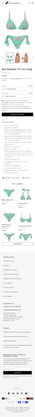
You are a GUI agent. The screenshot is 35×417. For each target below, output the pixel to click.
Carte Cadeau (7, 296)
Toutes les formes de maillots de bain (15, 336)
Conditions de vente (10, 407)
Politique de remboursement (12, 278)
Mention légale (19, 407)
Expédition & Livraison (10, 270)
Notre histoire (7, 283)
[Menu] (2, 3)
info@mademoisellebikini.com (12, 309)
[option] (10, 57)
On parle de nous (8, 287)
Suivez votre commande (11, 274)
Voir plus (16, 377)
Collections (27, 408)
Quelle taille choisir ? (10, 341)
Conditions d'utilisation (10, 292)
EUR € (17, 388)
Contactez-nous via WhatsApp (12, 306)
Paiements (6, 265)
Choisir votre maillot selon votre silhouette (17, 332)
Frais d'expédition (16, 78)
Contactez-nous (8, 261)
